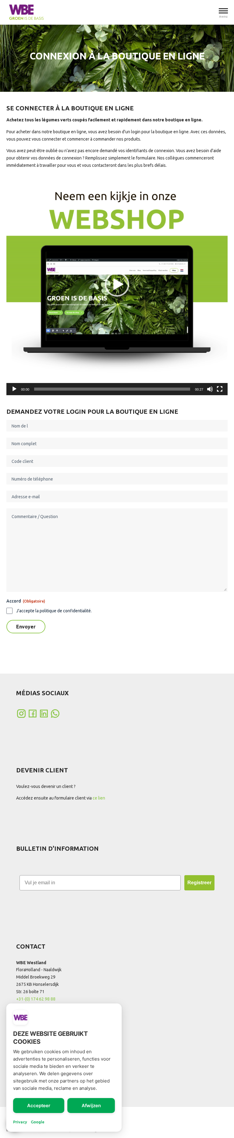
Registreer (199, 882)
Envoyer (26, 626)
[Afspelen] (14, 389)
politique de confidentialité (65, 610)
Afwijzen (91, 1105)
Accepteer (38, 1105)
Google (37, 1122)
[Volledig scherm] (220, 389)
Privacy (20, 1122)
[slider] (112, 389)
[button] (117, 284)
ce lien (99, 798)
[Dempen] (210, 389)
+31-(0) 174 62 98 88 (35, 999)
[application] (117, 284)
